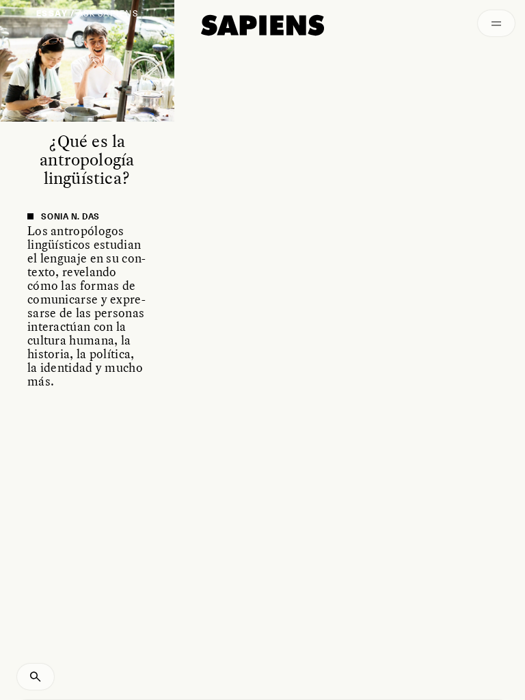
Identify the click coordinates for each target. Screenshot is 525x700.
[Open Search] (35, 677)
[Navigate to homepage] (262, 25)
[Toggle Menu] (496, 23)
